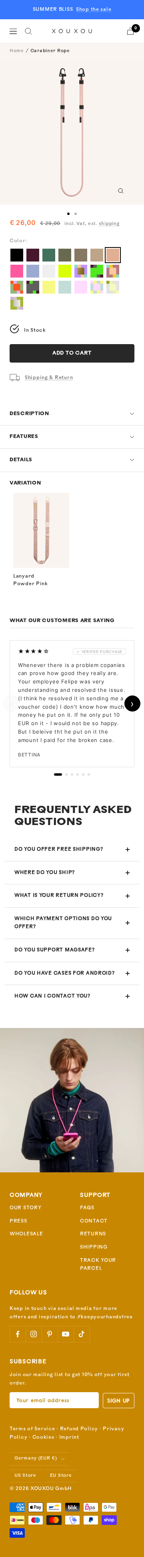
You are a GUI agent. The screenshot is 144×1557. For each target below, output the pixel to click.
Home (17, 51)
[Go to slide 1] (68, 214)
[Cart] (130, 31)
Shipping (94, 1247)
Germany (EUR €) (35, 1458)
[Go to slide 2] (75, 214)
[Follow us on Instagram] (34, 1334)
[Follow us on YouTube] (66, 1334)
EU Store (61, 1476)
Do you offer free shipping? (58, 849)
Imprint (69, 1437)
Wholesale (26, 1234)
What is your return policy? (58, 895)
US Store (25, 1476)
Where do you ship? (44, 872)
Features (24, 436)
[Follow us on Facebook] (18, 1334)
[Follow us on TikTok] (82, 1334)
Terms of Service (32, 1429)
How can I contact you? (52, 996)
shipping (109, 224)
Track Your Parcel (98, 1264)
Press (18, 1221)
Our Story (25, 1208)
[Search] (28, 31)
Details (21, 460)
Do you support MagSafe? (54, 950)
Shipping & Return (49, 377)
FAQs (87, 1208)
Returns (93, 1234)
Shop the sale (93, 9)
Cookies (43, 1437)
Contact (94, 1221)
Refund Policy (79, 1429)
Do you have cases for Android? (64, 973)
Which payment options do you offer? (63, 923)
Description (29, 414)
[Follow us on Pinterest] (50, 1334)
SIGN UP (118, 1400)
